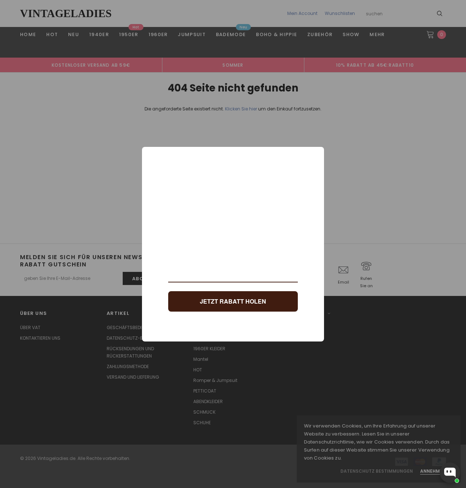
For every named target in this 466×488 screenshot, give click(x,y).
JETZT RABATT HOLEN (233, 301)
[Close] (315, 155)
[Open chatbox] (450, 472)
